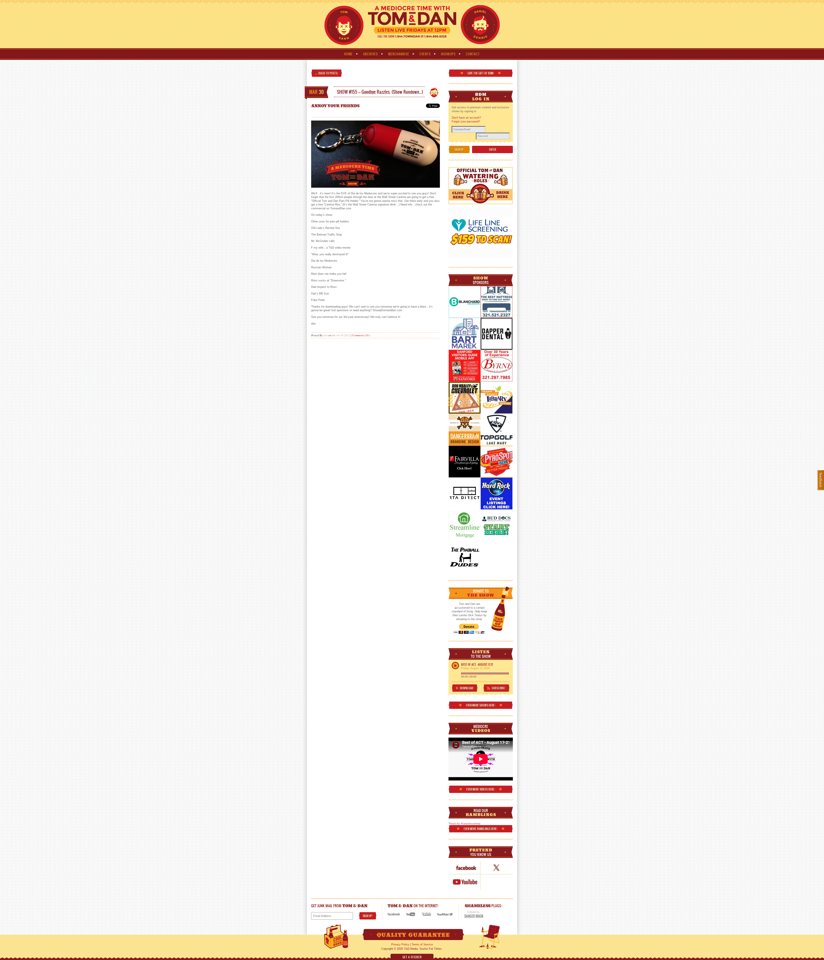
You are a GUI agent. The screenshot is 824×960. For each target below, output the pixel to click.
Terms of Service (422, 944)
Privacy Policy (400, 944)
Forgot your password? (466, 121)
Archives (370, 53)
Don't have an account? (466, 117)
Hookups (448, 53)
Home (348, 53)
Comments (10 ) (361, 335)
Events (425, 53)
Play (455, 665)
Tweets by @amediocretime (464, 823)
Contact (473, 53)
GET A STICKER (412, 957)
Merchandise (398, 53)
